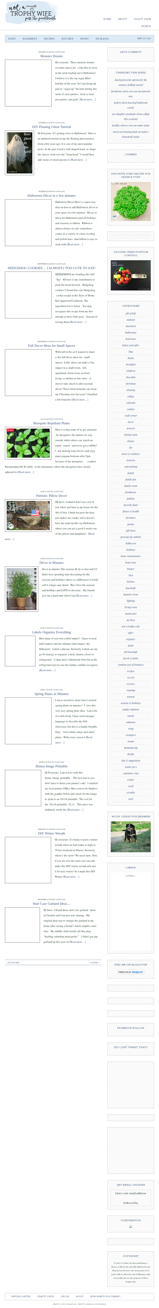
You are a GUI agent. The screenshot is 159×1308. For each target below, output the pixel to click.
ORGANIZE (130, 639)
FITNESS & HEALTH (131, 511)
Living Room (131, 607)
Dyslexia (131, 460)
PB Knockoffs (130, 652)
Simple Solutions (130, 709)
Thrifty (130, 754)
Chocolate (131, 377)
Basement (131, 326)
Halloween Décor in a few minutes (51, 195)
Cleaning (130, 390)
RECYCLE (130, 677)
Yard (130, 798)
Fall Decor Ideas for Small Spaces (51, 345)
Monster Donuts (51, 56)
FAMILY (130, 473)
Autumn (131, 319)
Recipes (130, 671)
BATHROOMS (130, 332)
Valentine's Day (131, 773)
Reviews (131, 683)
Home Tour (130, 562)
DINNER (130, 441)
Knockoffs (131, 588)
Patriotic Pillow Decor (51, 496)
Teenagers (131, 735)
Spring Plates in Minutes (52, 694)
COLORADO (130, 402)
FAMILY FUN (130, 479)
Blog (131, 351)
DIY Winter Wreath (51, 833)
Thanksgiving (131, 747)
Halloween (131, 543)
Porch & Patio (130, 658)
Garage (130, 524)
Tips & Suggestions (130, 760)
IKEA (131, 575)
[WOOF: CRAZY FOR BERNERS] (131, 851)
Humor (130, 568)
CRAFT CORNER (131, 415)
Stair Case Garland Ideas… (51, 904)
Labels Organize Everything (51, 632)
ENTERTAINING (130, 466)
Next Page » (95, 962)
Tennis (131, 741)
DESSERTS (131, 428)
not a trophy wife (131, 626)
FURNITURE (131, 517)
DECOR (131, 422)
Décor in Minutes (51, 563)
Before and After (130, 345)
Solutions (130, 722)
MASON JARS (130, 613)
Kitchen (131, 581)
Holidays (130, 549)
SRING (130, 728)
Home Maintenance (131, 556)
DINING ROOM (130, 434)
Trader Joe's (131, 767)
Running (131, 690)
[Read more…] (88, 99)
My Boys (131, 620)
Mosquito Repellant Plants (51, 423)
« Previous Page (13, 962)
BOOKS (131, 358)
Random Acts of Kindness (130, 664)
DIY (130, 447)
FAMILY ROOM (130, 485)
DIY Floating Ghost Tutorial (51, 127)
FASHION (131, 498)
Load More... (130, 875)
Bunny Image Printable (52, 766)
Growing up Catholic (130, 537)
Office (131, 632)
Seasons (131, 696)
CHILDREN (130, 370)
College (130, 396)
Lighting (131, 600)
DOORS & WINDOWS (131, 453)
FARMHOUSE (130, 492)
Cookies (131, 409)
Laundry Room (130, 594)
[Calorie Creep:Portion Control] (131, 289)
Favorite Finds (131, 505)
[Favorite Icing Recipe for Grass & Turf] (131, 220)
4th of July (130, 313)
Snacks (130, 715)
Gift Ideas (131, 530)
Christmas (131, 383)
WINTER (130, 779)
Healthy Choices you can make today (131, 125)
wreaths (131, 792)
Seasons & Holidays (131, 703)
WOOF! (131, 786)
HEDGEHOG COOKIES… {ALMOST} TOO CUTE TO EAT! (51, 268)
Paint (131, 645)
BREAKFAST (131, 364)
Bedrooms (131, 338)
